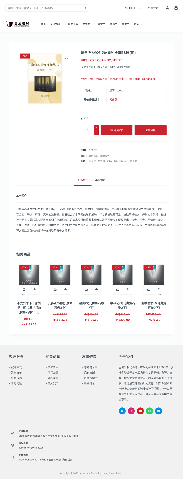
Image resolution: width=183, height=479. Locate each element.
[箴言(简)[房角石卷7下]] (91, 279)
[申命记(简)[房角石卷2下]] (122, 279)
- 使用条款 (52, 372)
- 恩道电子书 (90, 367)
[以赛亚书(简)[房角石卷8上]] (60, 279)
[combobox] (43, 8)
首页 (43, 24)
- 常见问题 (15, 383)
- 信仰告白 (52, 367)
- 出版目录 (88, 383)
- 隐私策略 (52, 378)
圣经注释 (105, 155)
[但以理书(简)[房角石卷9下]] (154, 279)
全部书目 (55, 24)
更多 (136, 24)
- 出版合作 (15, 378)
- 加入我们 (52, 383)
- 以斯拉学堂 (90, 378)
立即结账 (151, 130)
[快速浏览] (34, 289)
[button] (154, 8)
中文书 (86, 24)
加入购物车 (116, 130)
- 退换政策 (15, 372)
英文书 (101, 24)
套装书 (113, 24)
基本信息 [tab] (100, 179)
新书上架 (73, 24)
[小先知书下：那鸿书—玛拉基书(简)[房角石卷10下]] (29, 279)
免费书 (125, 24)
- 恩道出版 (88, 372)
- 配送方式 (15, 367)
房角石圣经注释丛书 (117, 161)
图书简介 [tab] (83, 179)
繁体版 (113, 99)
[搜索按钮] (84, 8)
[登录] (167, 8)
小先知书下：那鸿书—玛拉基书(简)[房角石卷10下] (29, 307)
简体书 (133, 161)
